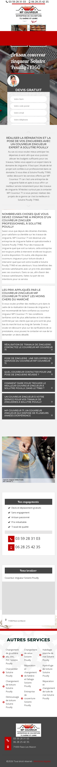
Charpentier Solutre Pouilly (12, 672)
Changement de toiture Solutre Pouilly (12, 686)
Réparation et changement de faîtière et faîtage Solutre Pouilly (30, 676)
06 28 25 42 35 (40, 1)
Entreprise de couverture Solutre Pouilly (29, 698)
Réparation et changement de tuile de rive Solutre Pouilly (48, 690)
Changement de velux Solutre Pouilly (30, 655)
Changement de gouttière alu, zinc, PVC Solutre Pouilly (12, 656)
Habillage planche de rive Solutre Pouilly (48, 655)
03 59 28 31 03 (17, 1)
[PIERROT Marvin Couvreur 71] (28, 12)
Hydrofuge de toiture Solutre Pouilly (48, 670)
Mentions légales (42, 761)
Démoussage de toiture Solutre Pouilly (12, 702)
